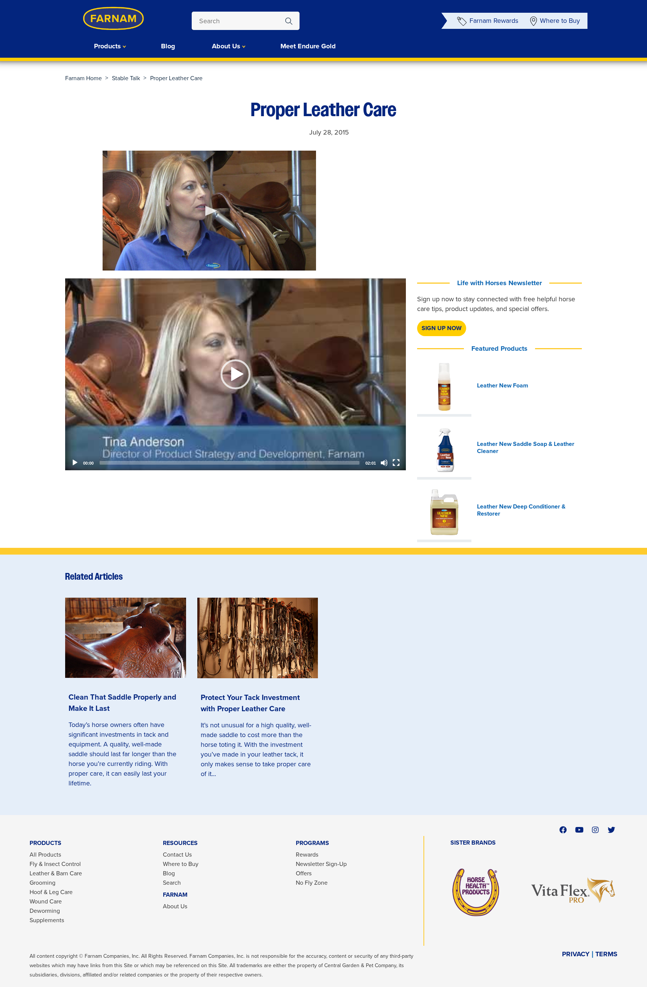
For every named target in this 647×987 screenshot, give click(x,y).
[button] (235, 374)
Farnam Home (83, 78)
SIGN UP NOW (442, 328)
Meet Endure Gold (308, 46)
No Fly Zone (312, 882)
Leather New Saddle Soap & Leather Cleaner (525, 448)
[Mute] (384, 463)
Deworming (45, 910)
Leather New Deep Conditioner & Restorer (521, 510)
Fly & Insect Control (55, 864)
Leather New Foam (502, 385)
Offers (304, 873)
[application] (235, 374)
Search (172, 882)
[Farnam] (98, 18)
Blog (168, 46)
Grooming (42, 882)
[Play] (75, 463)
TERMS (606, 954)
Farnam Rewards (494, 20)
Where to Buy (560, 20)
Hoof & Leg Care (51, 892)
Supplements (47, 920)
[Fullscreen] (396, 463)
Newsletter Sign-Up (321, 864)
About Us (175, 906)
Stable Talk (126, 78)
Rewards (307, 854)
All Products (45, 854)
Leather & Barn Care (56, 873)
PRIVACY (576, 954)
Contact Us (177, 854)
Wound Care (46, 901)
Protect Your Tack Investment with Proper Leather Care (250, 703)
